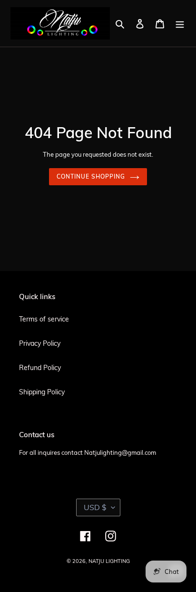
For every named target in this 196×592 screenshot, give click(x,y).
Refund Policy (40, 367)
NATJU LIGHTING (109, 561)
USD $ (95, 507)
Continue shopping (91, 176)
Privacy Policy (39, 343)
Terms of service (44, 319)
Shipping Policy (42, 392)
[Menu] (180, 23)
